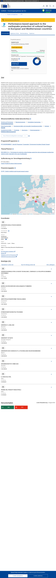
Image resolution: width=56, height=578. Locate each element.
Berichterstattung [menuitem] (24, 33)
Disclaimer (53, 214)
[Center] (53, 209)
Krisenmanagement (35, 130)
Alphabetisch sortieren (6, 264)
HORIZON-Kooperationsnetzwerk (14, 256)
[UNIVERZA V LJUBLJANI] (37, 197)
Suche (50, 5)
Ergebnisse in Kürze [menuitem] (14, 33)
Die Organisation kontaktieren (13, 251)
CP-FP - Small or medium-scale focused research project (15, 171)
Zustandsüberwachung (7, 123)
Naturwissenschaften (6, 126)
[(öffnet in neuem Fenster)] (5, 5)
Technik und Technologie (7, 122)
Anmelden (43, 5)
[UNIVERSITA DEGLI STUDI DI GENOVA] (36, 201)
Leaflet (11, 214)
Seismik (3, 127)
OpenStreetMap (19, 214)
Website (8, 253)
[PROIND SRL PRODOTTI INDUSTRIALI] (33, 198)
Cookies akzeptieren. (18, 575)
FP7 (21, 14)
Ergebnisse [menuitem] (31, 33)
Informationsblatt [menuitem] (5, 33)
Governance (25, 130)
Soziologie (16, 130)
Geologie (47, 126)
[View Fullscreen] (53, 204)
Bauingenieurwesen (20, 122)
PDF (22, 407)
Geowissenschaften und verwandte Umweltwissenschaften (28, 126)
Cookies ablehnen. (38, 575)
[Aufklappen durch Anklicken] (51, 269)
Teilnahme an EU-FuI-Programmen (14, 255)
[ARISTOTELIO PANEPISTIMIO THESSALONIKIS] (44, 203)
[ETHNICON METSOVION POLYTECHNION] (43, 204)
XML (9, 407)
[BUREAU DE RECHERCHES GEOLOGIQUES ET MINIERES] (28, 195)
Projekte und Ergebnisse (12, 14)
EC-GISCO (31, 214)
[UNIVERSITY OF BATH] (26, 190)
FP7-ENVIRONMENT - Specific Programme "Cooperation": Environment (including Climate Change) (25, 144)
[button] (46, 5)
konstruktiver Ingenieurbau (34, 122)
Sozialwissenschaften (6, 130)
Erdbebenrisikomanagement (8, 131)
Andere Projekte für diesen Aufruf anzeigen (11, 163)
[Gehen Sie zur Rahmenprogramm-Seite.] (3, 25)
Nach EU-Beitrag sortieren (27, 264)
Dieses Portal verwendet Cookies (19, 572)
